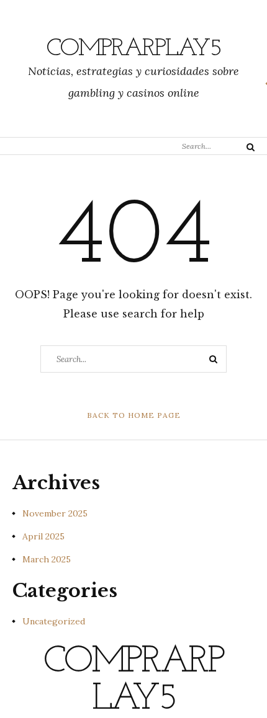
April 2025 (43, 536)
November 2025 (55, 513)
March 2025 (46, 559)
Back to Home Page (134, 415)
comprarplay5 (134, 49)
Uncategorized (53, 621)
